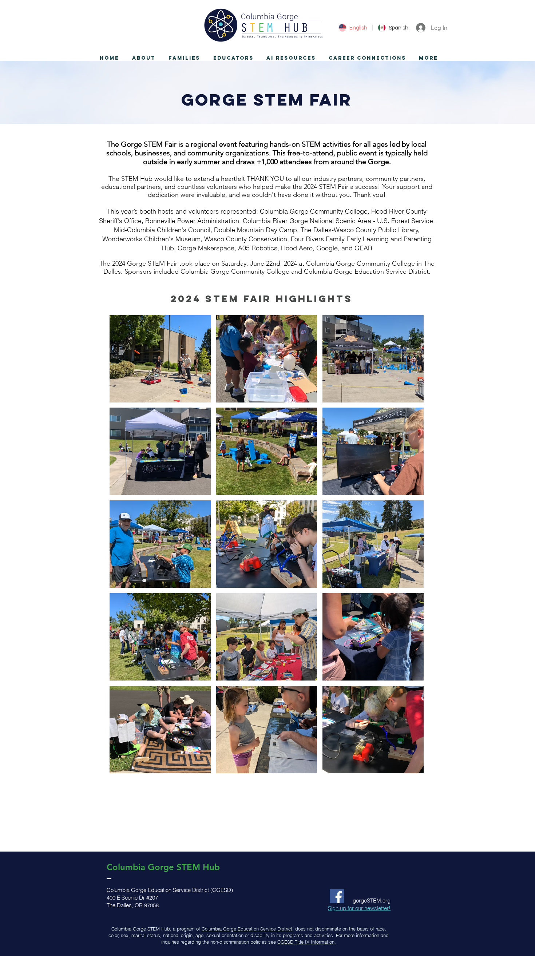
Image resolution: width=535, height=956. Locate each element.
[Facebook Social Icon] (337, 896)
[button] (144, 58)
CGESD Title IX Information (305, 942)
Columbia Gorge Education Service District (247, 929)
